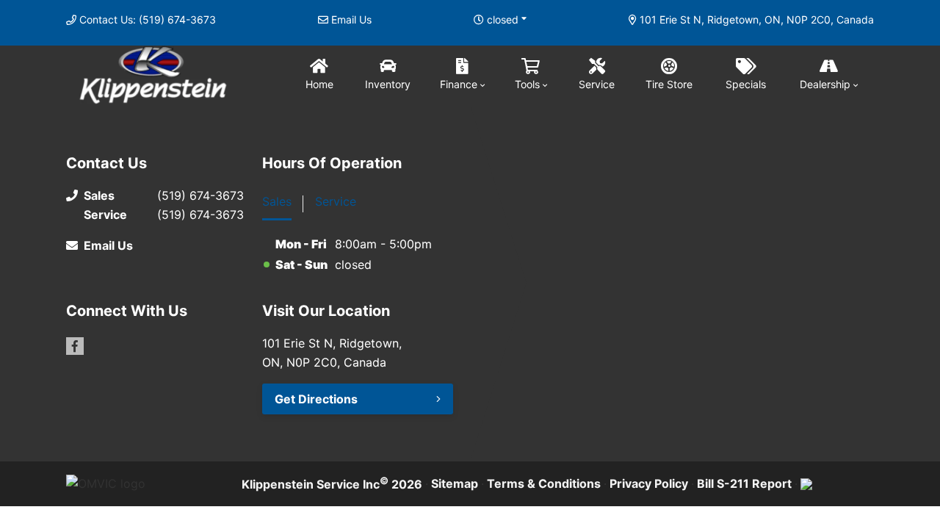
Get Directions (316, 399)
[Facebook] (75, 346)
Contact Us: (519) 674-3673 (147, 19)
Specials (746, 84)
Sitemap (454, 483)
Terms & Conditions (544, 483)
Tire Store (669, 84)
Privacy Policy (649, 483)
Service (597, 84)
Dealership (825, 84)
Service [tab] (335, 201)
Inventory (388, 84)
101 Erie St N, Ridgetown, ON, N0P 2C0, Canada (757, 19)
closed (502, 19)
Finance (458, 84)
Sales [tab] (277, 201)
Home (319, 84)
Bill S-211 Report (744, 483)
